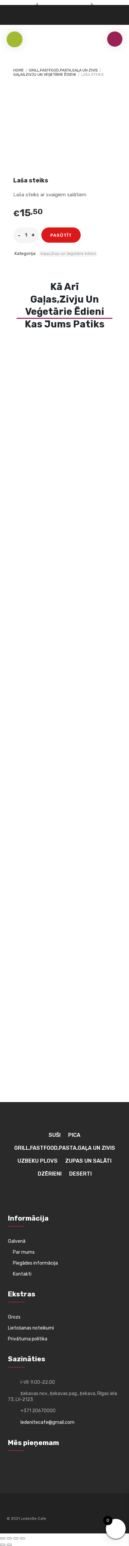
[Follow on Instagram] (24, 1508)
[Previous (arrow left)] (2, 1545)
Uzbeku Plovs (38, 1161)
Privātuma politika (27, 1339)
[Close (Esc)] (22, 1538)
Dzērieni (50, 1174)
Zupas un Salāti (88, 1161)
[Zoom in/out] (2, 1538)
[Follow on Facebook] (12, 1508)
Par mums (24, 1252)
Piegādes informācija (35, 1263)
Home (18, 70)
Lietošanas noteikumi (31, 1328)
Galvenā (16, 1241)
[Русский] (10, 12)
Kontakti (22, 1274)
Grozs (14, 1317)
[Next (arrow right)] (9, 1545)
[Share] (16, 1538)
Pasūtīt (61, 235)
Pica (74, 1135)
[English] (25, 12)
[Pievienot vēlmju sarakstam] (90, 235)
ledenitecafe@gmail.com (47, 1422)
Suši (55, 1135)
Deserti (80, 1174)
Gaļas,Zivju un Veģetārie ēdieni (44, 74)
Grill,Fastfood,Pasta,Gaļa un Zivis (63, 70)
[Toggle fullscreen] (9, 1538)
